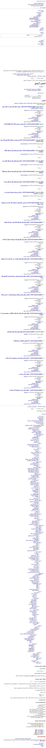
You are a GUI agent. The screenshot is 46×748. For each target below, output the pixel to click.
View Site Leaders (34, 24)
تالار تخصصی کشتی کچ (38, 434)
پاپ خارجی (36, 565)
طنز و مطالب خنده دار (33, 577)
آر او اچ (37, 455)
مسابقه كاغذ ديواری (34, 655)
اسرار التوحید (35, 575)
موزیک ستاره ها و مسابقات (35, 513)
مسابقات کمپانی (35, 590)
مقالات (37, 466)
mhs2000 (25, 334)
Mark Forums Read (34, 21)
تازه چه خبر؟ (40, 10)
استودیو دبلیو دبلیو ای (34, 484)
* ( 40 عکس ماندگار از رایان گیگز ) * (21, 340)
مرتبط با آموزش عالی (34, 580)
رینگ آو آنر (36, 492)
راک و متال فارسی (34, 555)
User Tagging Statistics (34, 18)
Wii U (32, 646)
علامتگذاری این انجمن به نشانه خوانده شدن (32, 89)
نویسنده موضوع (39, 103)
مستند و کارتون (35, 545)
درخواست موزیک (35, 523)
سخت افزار (36, 628)
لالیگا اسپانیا (33, 600)
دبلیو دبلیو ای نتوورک (34, 483)
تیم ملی (34, 597)
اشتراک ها (41, 419)
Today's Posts (35, 23)
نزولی (40, 695)
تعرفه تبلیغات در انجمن (38, 3)
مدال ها (41, 28)
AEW (40, 443)
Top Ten (34, 613)
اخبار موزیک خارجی (34, 571)
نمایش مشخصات (35, 117)
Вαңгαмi (26, 110)
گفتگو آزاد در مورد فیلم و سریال (32, 540)
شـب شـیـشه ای (35, 576)
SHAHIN (26, 360)
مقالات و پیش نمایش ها (36, 528)
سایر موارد (36, 473)
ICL (30, 642)
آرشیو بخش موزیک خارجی (33, 568)
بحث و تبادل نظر (35, 606)
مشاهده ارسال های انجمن (33, 118)
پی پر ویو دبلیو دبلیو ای (34, 477)
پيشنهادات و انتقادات (37, 430)
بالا (42, 414)
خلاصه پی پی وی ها (32, 478)
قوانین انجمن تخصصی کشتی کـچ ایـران (35, 4)
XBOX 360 (31, 649)
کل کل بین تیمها (33, 608)
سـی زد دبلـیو (35, 493)
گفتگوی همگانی (35, 462)
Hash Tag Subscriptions (33, 19)
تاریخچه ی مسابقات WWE (33, 469)
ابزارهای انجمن (41, 86)
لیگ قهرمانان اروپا (32, 604)
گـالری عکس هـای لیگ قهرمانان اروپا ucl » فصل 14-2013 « (16, 239)
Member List (35, 16)
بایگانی (41, 745)
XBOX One (31, 645)
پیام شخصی (36, 119)
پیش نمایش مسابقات (34, 463)
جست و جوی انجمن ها (38, 421)
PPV (37, 584)
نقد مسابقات (35, 465)
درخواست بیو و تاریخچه (33, 524)
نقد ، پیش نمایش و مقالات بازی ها (27, 633)
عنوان (44, 103)
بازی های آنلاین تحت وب (29, 638)
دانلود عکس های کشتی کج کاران (15, 331)
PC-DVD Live (31, 637)
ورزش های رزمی (32, 617)
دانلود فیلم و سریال (37, 542)
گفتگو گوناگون (38, 574)
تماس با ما (41, 743)
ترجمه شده (34, 612)
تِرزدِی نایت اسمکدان (34, 440)
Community (38, 15)
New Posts (39, 12)
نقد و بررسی (38, 461)
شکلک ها (41, 730)
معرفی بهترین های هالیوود (33, 535)
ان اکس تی (36, 441)
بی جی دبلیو (36, 457)
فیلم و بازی (36, 567)
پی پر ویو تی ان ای (34, 487)
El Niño (25, 224)
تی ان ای (39, 447)
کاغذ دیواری (33, 660)
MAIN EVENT (35, 437)
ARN (37, 585)
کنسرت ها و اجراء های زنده (32, 572)
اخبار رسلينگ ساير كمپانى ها (32, 460)
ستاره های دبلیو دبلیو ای (33, 515)
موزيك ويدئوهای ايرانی (34, 558)
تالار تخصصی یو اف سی (38, 525)
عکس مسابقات (38, 500)
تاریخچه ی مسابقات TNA (33, 471)
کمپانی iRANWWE (37, 583)
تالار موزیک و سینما (39, 532)
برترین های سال (35, 429)
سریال (37, 543)
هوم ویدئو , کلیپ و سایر (33, 445)
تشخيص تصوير (35, 653)
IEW (37, 586)
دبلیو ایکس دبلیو (35, 458)
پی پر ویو (36, 450)
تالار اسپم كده (35, 654)
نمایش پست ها (28, 96)
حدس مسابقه (35, 657)
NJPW (37, 496)
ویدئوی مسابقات (37, 474)
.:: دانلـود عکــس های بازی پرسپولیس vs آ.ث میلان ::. (17, 358)
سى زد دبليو (36, 454)
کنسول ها (34, 643)
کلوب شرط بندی (35, 582)
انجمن (42, 11)
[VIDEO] (41, 733)
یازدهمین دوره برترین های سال (37, 5)
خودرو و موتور (35, 661)
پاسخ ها (34, 103)
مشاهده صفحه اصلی (34, 235)
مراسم (37, 544)
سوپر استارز (35, 442)
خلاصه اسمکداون (35, 476)
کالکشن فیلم (35, 548)
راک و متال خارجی (34, 564)
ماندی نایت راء (35, 438)
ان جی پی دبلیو (35, 453)
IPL (30, 641)
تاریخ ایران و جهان (34, 581)
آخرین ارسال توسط (25, 103)
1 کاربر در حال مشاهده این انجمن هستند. (32, 675)
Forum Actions (38, 20)
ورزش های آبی (33, 620)
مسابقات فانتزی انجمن (29, 639)
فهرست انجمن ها (39, 422)
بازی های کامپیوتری (34, 629)
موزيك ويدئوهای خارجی (33, 569)
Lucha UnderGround (34, 494)
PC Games (31, 635)
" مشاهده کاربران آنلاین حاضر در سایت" (35, 420)
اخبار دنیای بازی (33, 630)
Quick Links (38, 22)
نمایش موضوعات (35, 96)
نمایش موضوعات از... (41, 681)
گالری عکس (38, 529)
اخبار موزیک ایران (34, 559)
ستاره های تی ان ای (34, 516)
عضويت (41, 32)
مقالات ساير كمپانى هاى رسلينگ (32, 459)
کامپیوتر (39, 625)
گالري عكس (38, 658)
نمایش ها (30, 103)
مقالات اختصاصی (32, 610)
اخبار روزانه (36, 436)
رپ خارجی (36, 561)
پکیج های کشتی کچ (34, 475)
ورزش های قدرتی (32, 618)
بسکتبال (34, 615)
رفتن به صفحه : (40, 78)
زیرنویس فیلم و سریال (33, 547)
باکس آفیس (36, 539)
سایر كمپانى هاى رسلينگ (36, 452)
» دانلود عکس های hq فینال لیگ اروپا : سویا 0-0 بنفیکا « (17, 222)
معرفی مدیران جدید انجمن (33, 428)
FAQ (40, 13)
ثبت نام (6, 70)
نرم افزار (36, 626)
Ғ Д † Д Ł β (25, 343)
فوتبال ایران (36, 592)
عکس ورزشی (35, 623)
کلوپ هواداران (33, 607)
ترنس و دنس (35, 566)
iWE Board (29, 640)
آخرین (32, 76)
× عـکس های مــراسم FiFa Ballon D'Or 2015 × (15, 124)
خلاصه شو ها (33, 481)
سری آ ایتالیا (33, 602)
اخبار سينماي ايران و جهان (35, 533)
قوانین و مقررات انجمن (36, 432)
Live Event (36, 502)
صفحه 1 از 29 (43, 76)
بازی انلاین (41, 30)
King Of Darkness (24, 143)
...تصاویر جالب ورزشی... (24, 374)
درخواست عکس (35, 521)
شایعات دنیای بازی (30, 632)
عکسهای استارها (35, 505)
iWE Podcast (38, 433)
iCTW (37, 588)
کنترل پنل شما (40, 417)
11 (39, 76)
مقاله (37, 536)
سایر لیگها (34, 605)
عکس (37, 659)
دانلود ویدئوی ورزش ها (33, 622)
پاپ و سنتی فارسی (34, 556)
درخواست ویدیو (35, 520)
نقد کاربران (36, 579)
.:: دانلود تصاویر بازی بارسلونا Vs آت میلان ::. (19, 390)
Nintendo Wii (31, 650)
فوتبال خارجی (35, 598)
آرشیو (35, 624)
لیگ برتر (34, 594)
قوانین (42, 27)
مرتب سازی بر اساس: (41, 685)
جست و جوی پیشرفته (36, 97)
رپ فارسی (36, 552)
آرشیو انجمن (38, 662)
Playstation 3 (31, 648)
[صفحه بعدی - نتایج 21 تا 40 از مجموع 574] (34, 76)
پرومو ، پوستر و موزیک (33, 589)
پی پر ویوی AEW (35, 446)
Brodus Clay (25, 195)
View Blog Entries (34, 120)
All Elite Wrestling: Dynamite (32, 444)
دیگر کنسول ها (31, 651)
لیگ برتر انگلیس (33, 601)
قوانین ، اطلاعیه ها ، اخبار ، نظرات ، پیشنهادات (34, 425)
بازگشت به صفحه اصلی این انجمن (34, 90)
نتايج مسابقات (38, 527)
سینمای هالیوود (35, 537)
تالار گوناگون (40, 573)
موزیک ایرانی (38, 551)
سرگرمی (39, 652)
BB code (41, 729)
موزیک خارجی (38, 560)
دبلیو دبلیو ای (38, 435)
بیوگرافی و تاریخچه (37, 467)
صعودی (40, 694)
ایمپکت (37, 451)
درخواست (39, 519)
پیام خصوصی (40, 418)
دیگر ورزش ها (33, 621)
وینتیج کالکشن (35, 491)
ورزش (39, 591)
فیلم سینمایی (35, 549)
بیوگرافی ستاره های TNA (33, 470)
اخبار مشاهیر (35, 541)
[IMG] (42, 732)
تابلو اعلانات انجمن (37, 426)
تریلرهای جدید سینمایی (31, 550)
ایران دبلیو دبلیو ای (33, 739)
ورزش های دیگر (35, 614)
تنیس (35, 616)
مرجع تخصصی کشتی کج (38, 744)
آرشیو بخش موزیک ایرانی (33, 557)
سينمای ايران (35, 534)
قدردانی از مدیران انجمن (33, 427)
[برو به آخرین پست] (28, 121)
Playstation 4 (31, 644)
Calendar (39, 14)
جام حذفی (34, 596)
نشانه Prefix (43, 690)
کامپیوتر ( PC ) (33, 634)
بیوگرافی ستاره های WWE (33, 468)
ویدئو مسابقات (38, 531)
